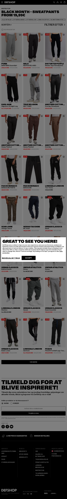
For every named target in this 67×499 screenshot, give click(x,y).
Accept (28, 258)
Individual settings (11, 258)
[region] (33, 249)
